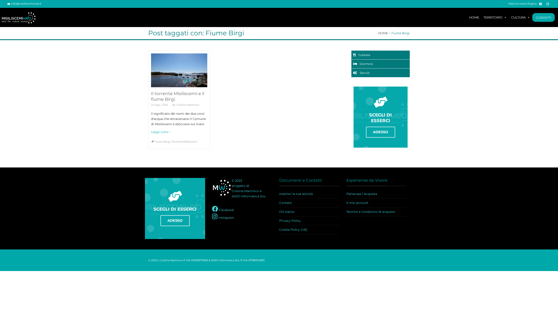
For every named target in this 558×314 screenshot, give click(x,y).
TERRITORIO (492, 17)
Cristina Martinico (187, 104)
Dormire (365, 64)
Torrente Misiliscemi (184, 141)
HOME (474, 17)
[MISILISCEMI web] (20, 17)
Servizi (363, 73)
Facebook (226, 210)
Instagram (226, 218)
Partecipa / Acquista (361, 194)
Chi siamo (286, 212)
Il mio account (357, 203)
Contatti (285, 203)
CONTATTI (543, 18)
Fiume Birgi (162, 141)
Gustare (363, 55)
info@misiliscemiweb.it (26, 3)
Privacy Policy (290, 221)
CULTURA (518, 17)
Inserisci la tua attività (296, 194)
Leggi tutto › (160, 132)
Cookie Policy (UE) (293, 230)
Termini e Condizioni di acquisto (370, 212)
